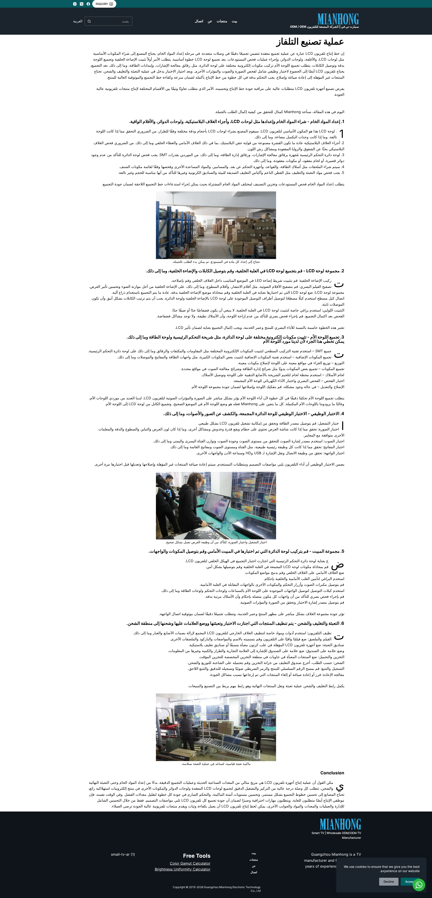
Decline (389, 881)
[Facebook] (88, 4)
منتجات (222, 21)
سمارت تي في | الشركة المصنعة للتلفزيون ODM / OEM (324, 26)
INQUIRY (102, 4)
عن (210, 21)
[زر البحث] (89, 21)
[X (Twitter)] (81, 4)
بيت (234, 21)
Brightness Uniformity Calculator (182, 869)
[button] (77, 21)
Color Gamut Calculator (190, 863)
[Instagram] (74, 4)
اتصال (199, 21)
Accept (410, 881)
